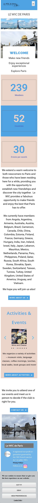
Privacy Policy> (18, 463)
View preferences (19, 496)
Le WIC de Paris (19, 14)
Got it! (19, 485)
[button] (5, 337)
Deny (19, 490)
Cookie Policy (18, 500)
